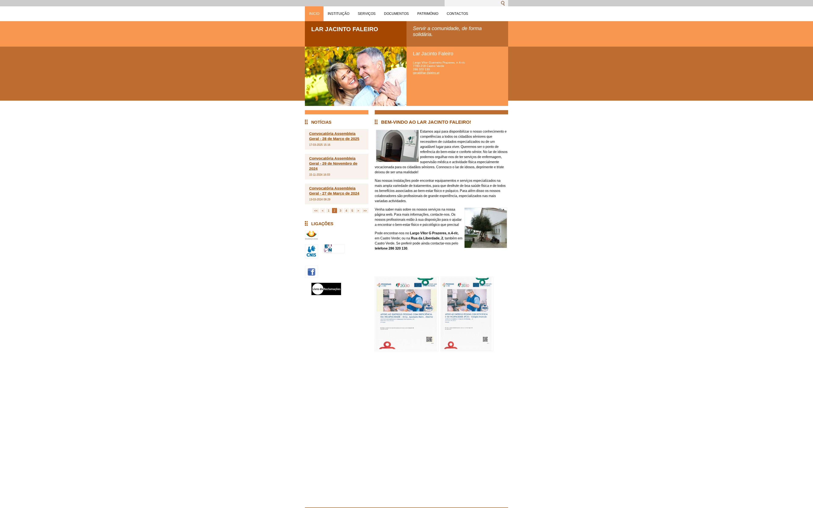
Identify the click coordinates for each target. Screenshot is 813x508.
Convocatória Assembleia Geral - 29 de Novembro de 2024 (333, 163)
